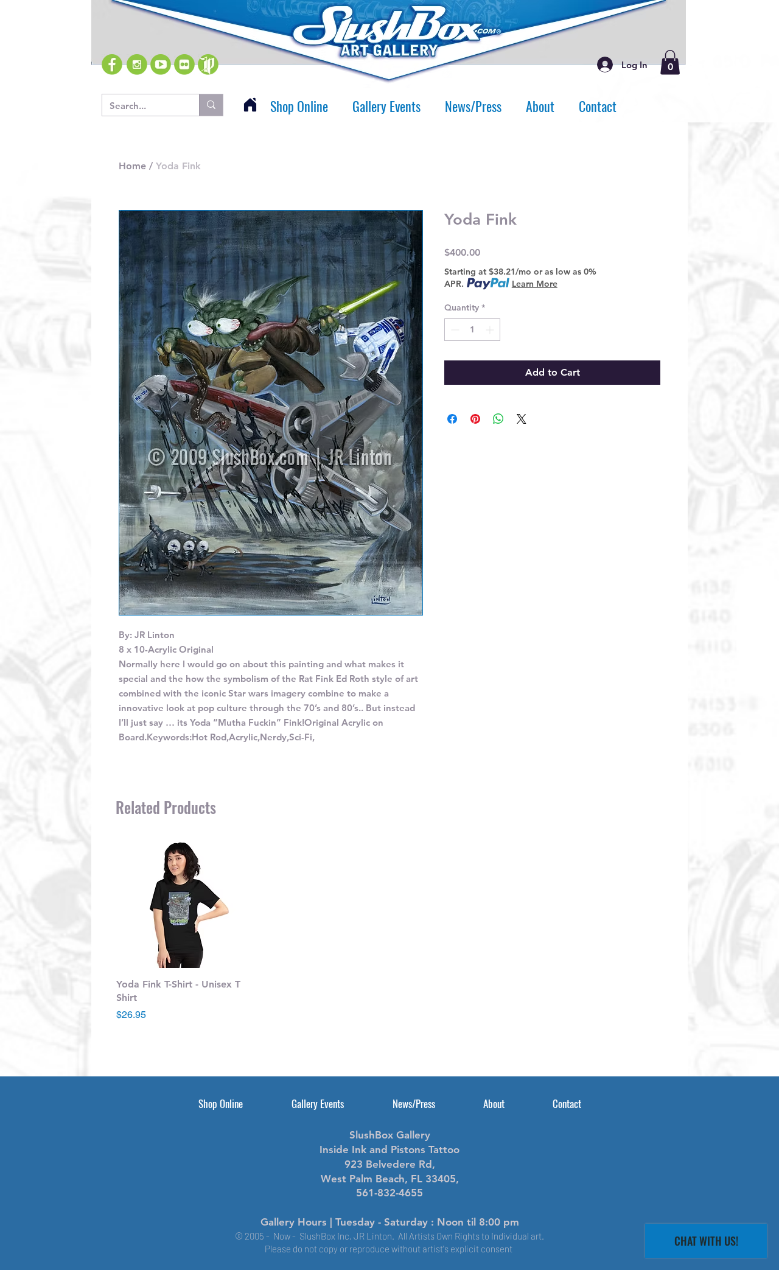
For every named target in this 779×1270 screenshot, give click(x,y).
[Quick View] (180, 904)
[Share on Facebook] (452, 419)
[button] (670, 62)
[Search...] (211, 105)
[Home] (250, 105)
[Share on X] (521, 419)
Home (132, 166)
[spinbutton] (472, 329)
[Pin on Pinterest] (475, 419)
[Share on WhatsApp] (498, 419)
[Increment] (490, 329)
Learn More (534, 283)
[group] (389, 931)
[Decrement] (453, 329)
